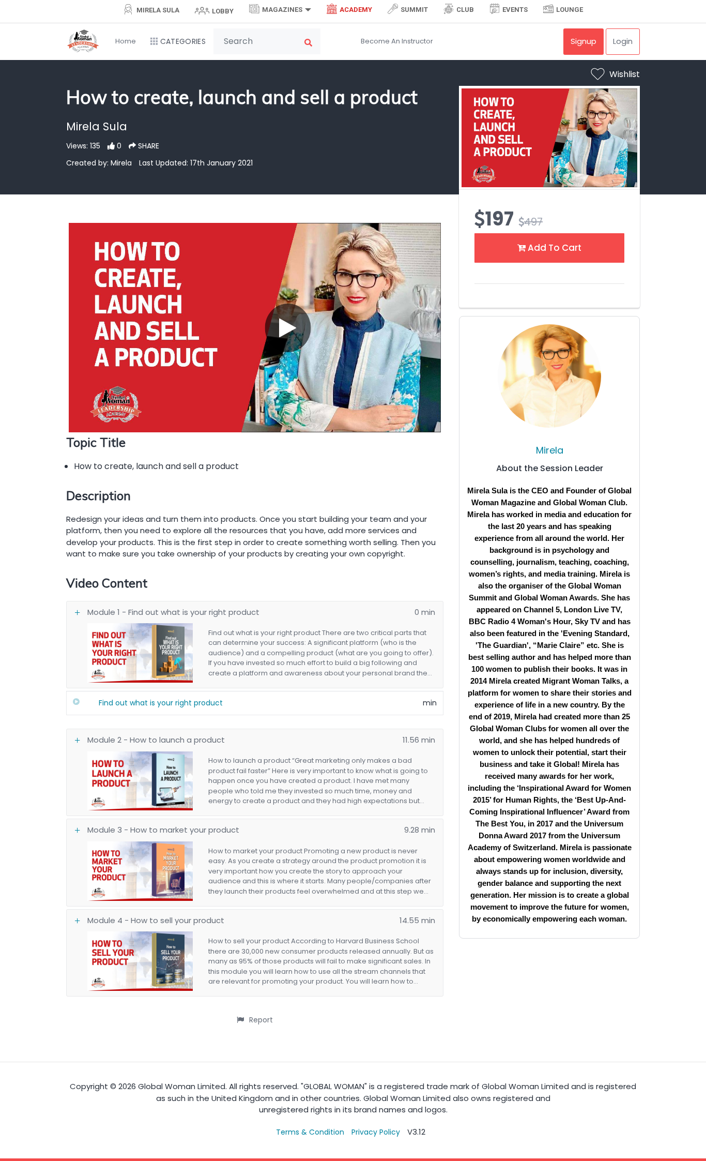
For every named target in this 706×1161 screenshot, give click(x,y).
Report (261, 1020)
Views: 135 (83, 146)
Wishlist (624, 74)
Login (623, 41)
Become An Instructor (397, 41)
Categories (183, 41)
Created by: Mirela (99, 163)
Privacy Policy (375, 1132)
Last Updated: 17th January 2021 (196, 163)
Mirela (549, 450)
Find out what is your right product (161, 703)
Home (125, 41)
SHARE (147, 146)
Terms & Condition (310, 1132)
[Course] (76, 702)
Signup (583, 41)
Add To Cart (553, 248)
